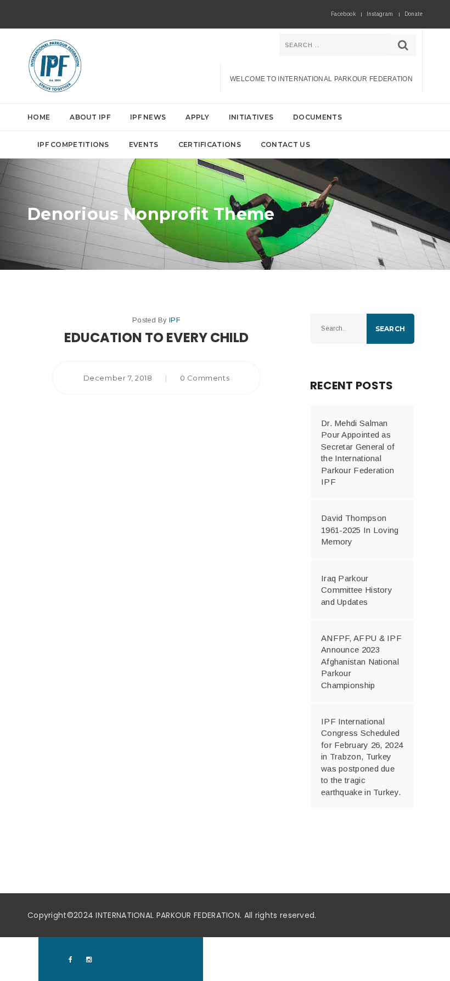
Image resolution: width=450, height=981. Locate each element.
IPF (175, 320)
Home (38, 117)
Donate (413, 14)
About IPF (90, 117)
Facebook (343, 14)
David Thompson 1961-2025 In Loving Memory (360, 529)
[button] (225, 131)
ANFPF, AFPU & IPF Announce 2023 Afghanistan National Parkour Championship (361, 661)
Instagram (380, 14)
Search (390, 329)
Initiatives (251, 117)
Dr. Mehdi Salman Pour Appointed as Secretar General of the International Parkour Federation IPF (358, 452)
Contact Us (285, 144)
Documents (317, 117)
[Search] (403, 45)
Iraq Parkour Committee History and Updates (356, 590)
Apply (197, 117)
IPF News (148, 117)
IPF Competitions (73, 144)
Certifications (209, 144)
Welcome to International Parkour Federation (321, 79)
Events (144, 144)
